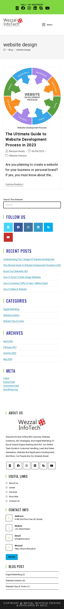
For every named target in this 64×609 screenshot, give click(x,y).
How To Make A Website (15, 289)
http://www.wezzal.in (25, 548)
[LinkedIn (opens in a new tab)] (35, 8)
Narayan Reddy (17, 151)
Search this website (13, 199)
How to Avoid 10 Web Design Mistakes (22, 277)
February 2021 (10, 347)
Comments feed (11, 385)
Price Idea (13, 496)
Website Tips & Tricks (13, 321)
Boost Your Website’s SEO (15, 271)
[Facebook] (18, 227)
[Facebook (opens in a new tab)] (23, 8)
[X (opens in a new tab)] (17, 8)
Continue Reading (14, 184)
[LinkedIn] (38, 227)
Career (12, 487)
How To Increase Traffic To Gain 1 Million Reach (25, 283)
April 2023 (8, 341)
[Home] (4, 50)
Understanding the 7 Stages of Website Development (28, 259)
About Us (13, 483)
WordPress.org (10, 389)
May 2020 (7, 359)
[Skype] (48, 227)
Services (13, 492)
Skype (11, 557)
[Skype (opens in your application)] (41, 8)
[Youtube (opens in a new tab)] (47, 8)
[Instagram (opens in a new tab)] (29, 8)
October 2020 (9, 353)
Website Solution (18, 155)
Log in (6, 378)
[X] (8, 227)
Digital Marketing (11, 309)
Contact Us (14, 501)
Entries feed (9, 382)
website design (23, 50)
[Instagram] (28, 227)
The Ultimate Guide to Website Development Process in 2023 (25, 139)
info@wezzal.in (22, 539)
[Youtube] (8, 237)
